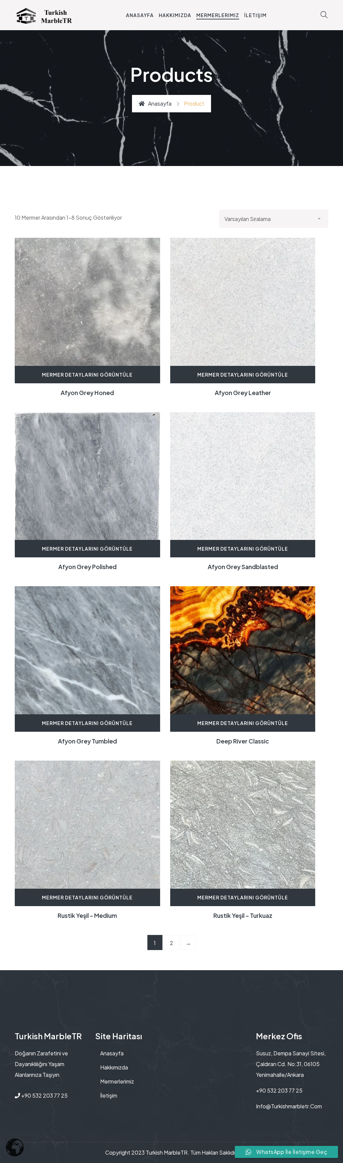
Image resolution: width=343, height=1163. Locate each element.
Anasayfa (140, 15)
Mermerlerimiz (217, 15)
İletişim (255, 15)
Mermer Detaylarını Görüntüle (87, 375)
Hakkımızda (175, 15)
